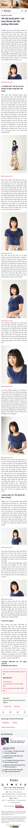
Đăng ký (15, 722)
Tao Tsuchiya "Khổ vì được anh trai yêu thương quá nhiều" (15, 761)
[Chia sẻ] (17, 712)
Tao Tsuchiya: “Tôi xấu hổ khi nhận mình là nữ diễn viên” (14, 752)
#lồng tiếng (17, 706)
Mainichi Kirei (8, 82)
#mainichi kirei (7, 706)
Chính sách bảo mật (21, 800)
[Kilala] (7, 11)
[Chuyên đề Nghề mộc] (14, 4)
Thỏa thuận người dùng (15, 802)
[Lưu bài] (10, 712)
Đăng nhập (6, 722)
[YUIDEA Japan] (9, 806)
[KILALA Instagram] (16, 784)
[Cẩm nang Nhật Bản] (14, 780)
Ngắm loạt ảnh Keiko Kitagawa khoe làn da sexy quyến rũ (15, 766)
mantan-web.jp (7, 688)
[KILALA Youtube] (12, 784)
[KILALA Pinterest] (21, 784)
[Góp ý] (25, 712)
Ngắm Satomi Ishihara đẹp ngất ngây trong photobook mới (14, 770)
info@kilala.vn (15, 798)
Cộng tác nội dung (11, 800)
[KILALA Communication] (19, 806)
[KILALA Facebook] (3, 784)
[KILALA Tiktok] (25, 784)
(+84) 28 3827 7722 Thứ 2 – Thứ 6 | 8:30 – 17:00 (15, 796)
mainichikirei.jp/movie (9, 684)
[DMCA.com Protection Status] (14, 827)
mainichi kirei (6, 15)
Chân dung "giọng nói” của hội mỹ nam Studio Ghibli (17, 741)
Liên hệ (3, 800)
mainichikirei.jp (7, 681)
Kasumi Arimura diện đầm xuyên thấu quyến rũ (14, 757)
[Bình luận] (3, 712)
